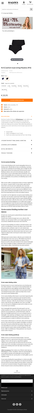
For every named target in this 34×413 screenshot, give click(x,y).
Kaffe (15, 219)
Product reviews (6, 153)
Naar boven (17, 372)
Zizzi (22, 206)
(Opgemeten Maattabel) (9, 83)
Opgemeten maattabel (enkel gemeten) (13, 140)
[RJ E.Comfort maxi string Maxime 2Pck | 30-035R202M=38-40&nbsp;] (12, 63)
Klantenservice (5, 391)
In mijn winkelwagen (17, 100)
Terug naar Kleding (7, 13)
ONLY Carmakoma (6, 350)
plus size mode (21, 221)
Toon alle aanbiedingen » (8, 31)
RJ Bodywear (19, 119)
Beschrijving (5, 116)
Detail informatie (7, 149)
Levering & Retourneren (9, 144)
